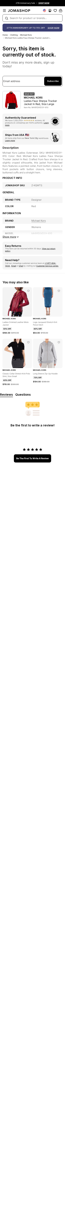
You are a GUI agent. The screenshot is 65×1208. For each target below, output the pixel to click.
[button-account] (50, 10)
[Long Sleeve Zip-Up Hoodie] (58, 342)
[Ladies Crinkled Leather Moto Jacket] (28, 291)
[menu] (4, 10)
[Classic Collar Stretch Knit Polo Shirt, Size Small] (28, 342)
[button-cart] (60, 10)
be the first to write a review (32, 458)
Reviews (6, 394)
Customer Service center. (47, 266)
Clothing (14, 35)
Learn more (10, 140)
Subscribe (53, 81)
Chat (21, 266)
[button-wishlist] (55, 10)
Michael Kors (26, 35)
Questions (23, 394)
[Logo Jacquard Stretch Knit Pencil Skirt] (58, 291)
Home (5, 35)
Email (13, 266)
